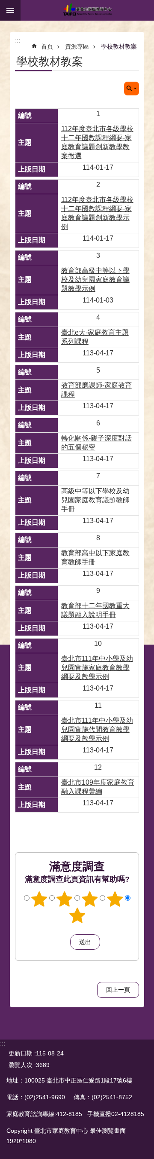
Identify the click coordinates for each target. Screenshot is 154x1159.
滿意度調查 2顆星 (64, 899)
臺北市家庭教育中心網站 (87, 10)
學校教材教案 (119, 46)
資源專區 (77, 46)
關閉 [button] (10, 10)
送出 (62, 942)
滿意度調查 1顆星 (39, 899)
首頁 (47, 46)
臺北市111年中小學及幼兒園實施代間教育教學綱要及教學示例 (97, 729)
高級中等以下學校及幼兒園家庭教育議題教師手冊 (95, 500)
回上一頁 (118, 989)
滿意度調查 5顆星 (77, 915)
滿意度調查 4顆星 (115, 899)
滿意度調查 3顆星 (90, 899)
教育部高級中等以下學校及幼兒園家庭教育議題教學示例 (95, 279)
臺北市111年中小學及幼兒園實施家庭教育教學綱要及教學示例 (97, 667)
